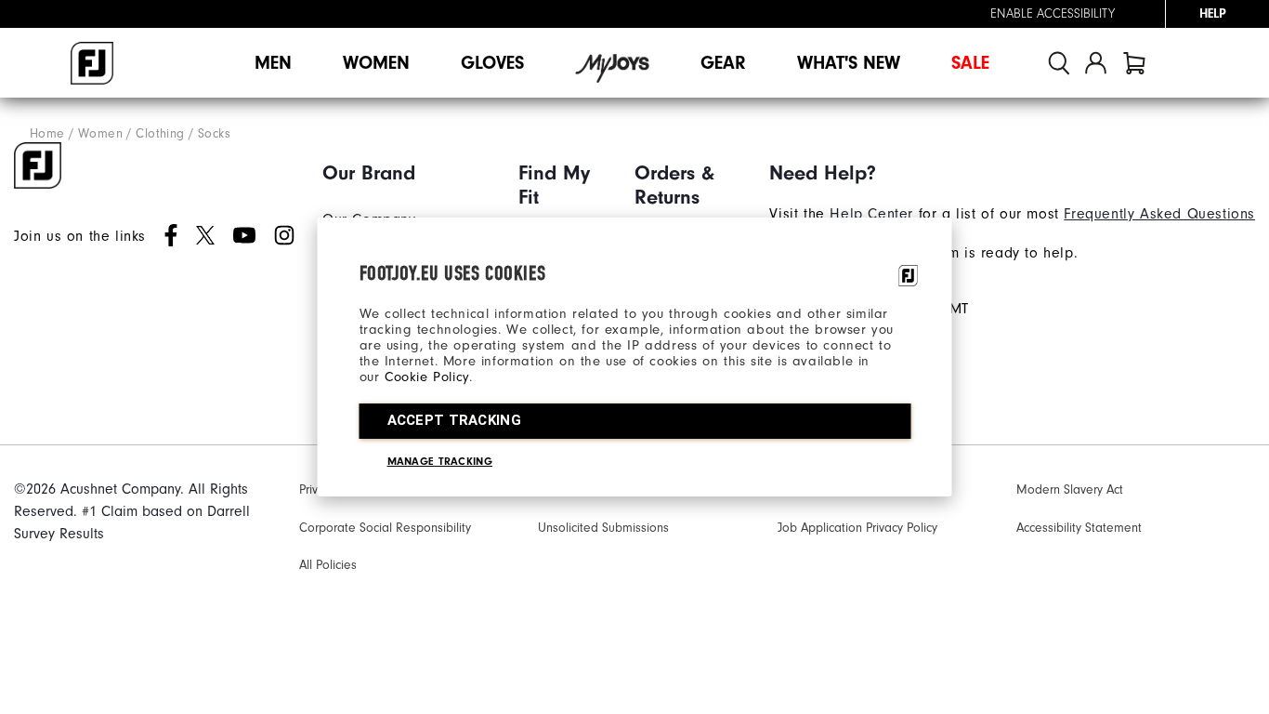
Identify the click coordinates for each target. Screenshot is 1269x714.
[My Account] (1096, 63)
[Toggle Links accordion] (406, 173)
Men (273, 62)
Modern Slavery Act (1069, 490)
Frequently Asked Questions (1159, 213)
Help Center (871, 213)
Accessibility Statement (1079, 528)
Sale (970, 62)
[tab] (1134, 63)
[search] (1059, 63)
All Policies (328, 565)
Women (376, 62)
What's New (848, 62)
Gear (723, 62)
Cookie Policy (427, 377)
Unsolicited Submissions (603, 528)
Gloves (492, 62)
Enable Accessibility (1052, 14)
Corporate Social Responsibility (385, 528)
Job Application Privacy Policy (857, 528)
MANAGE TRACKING (440, 461)
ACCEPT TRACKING (454, 420)
